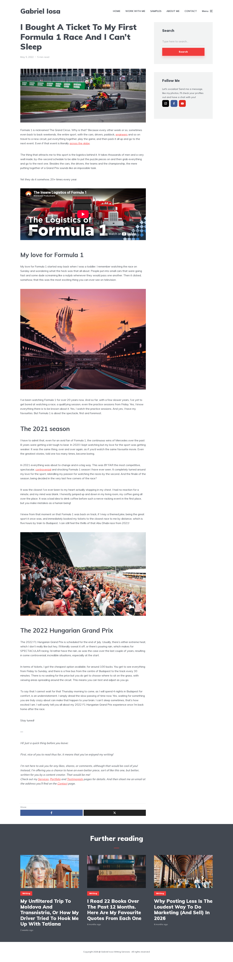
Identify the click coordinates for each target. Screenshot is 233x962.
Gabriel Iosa (40, 11)
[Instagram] (165, 103)
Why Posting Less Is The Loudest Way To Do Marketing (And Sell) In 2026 (183, 909)
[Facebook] (174, 103)
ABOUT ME (172, 11)
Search (183, 51)
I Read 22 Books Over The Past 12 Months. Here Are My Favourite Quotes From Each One (114, 909)
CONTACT (191, 11)
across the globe (80, 143)
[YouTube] (182, 103)
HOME (116, 11)
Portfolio (55, 779)
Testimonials (75, 779)
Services (43, 779)
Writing (26, 893)
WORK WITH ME (135, 11)
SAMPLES (155, 11)
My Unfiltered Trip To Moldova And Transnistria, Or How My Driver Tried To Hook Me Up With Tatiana (49, 912)
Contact (62, 783)
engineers (122, 134)
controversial (43, 469)
